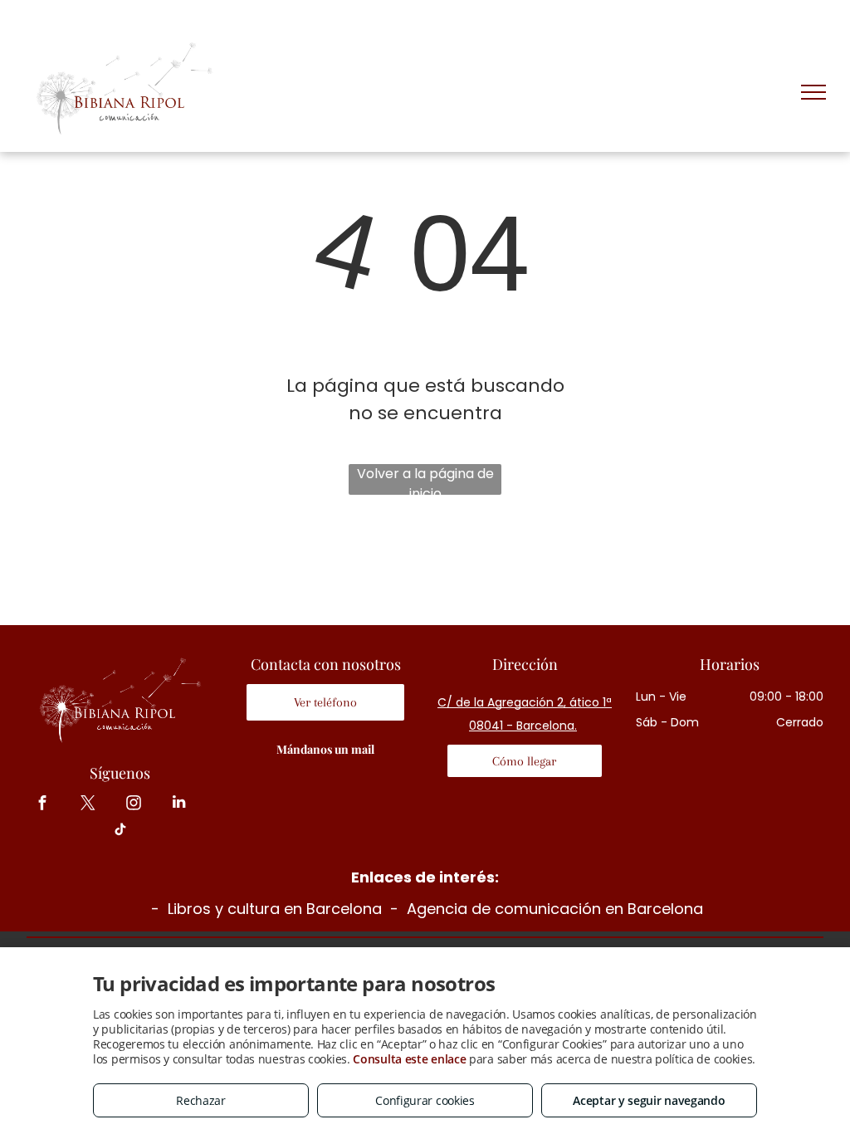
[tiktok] (120, 831)
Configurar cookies (425, 1100)
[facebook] (42, 804)
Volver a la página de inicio (425, 479)
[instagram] (133, 804)
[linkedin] (179, 804)
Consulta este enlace (409, 1059)
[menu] (813, 92)
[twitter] (87, 804)
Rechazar (201, 1100)
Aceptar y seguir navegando (649, 1100)
